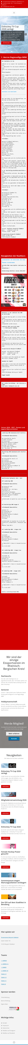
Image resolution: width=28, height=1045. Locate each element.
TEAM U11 (4, 981)
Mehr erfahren (14, 734)
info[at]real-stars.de (8, 6)
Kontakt (14, 739)
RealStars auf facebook (9, 1033)
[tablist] (14, 52)
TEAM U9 (3, 984)
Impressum (6, 1025)
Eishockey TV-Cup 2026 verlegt (11, 772)
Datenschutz (6, 1028)
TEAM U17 (4, 974)
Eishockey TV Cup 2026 (11, 827)
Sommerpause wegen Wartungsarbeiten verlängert (13, 881)
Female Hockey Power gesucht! (10, 853)
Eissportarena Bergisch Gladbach (9, 937)
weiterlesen (6, 43)
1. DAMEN (3, 967)
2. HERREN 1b (4, 964)
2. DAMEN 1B (4, 970)
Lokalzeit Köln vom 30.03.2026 (10, 326)
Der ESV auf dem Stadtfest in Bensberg (13, 903)
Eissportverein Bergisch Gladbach (11, 348)
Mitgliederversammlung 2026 (14, 800)
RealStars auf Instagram (9, 1030)
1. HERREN (4, 960)
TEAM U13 (4, 977)
